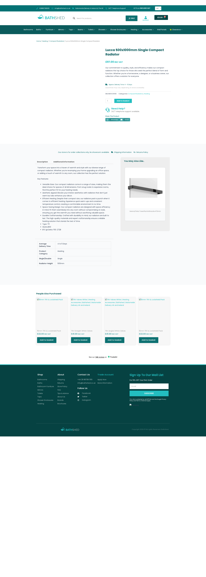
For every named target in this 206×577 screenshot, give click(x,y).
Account (146, 20)
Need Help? (118, 108)
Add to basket (123, 101)
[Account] (145, 17)
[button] (112, 119)
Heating (45, 41)
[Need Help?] (107, 110)
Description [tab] (42, 162)
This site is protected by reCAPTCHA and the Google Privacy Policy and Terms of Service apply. (148, 400)
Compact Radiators (56, 41)
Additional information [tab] (63, 162)
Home (38, 41)
